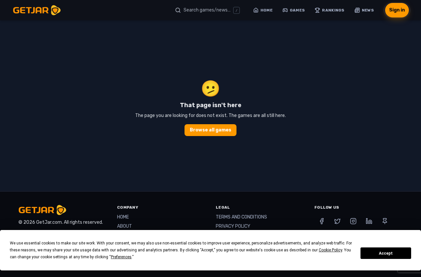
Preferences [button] (121, 257)
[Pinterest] (385, 221)
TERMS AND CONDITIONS (241, 217)
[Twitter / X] (337, 221)
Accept (386, 253)
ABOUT (124, 226)
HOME (123, 217)
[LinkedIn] (369, 221)
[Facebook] (321, 221)
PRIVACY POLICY (233, 226)
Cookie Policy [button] (330, 250)
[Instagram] (353, 221)
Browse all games (210, 130)
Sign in (397, 10)
